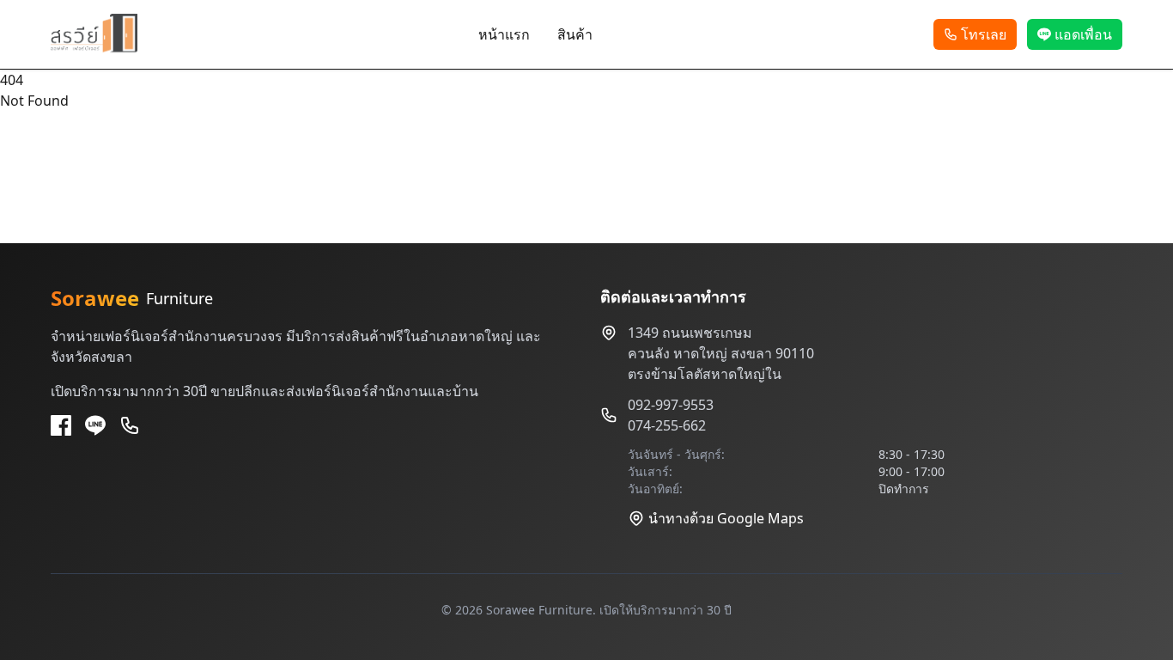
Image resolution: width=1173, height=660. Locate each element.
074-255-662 (667, 425)
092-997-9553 (671, 404)
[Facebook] (61, 425)
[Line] (95, 425)
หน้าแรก (504, 34)
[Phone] (129, 425)
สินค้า (575, 34)
